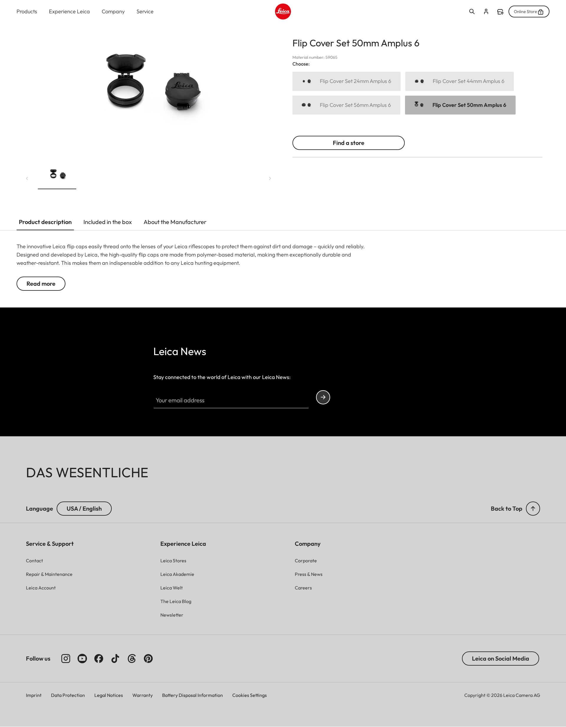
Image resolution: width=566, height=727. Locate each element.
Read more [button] (41, 283)
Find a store (500, 12)
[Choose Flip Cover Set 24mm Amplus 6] (346, 81)
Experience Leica (69, 11)
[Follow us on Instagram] (66, 658)
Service (145, 11)
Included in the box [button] (107, 222)
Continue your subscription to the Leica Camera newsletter (323, 397)
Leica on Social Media (500, 658)
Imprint (34, 695)
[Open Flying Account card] (486, 11)
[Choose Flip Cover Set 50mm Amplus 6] (460, 105)
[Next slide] (270, 179)
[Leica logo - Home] (283, 11)
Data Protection (68, 695)
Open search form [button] (472, 11)
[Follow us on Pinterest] (148, 658)
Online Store (525, 11)
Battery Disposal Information (192, 695)
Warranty (142, 695)
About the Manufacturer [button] (175, 222)
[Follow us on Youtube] (82, 658)
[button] (57, 177)
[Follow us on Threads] (132, 658)
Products (27, 11)
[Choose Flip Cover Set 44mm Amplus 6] (459, 81)
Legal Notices (108, 695)
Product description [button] (45, 222)
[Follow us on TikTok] (115, 658)
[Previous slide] (27, 179)
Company (113, 11)
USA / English (84, 508)
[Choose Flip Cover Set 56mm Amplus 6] (346, 105)
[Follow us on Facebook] (99, 658)
